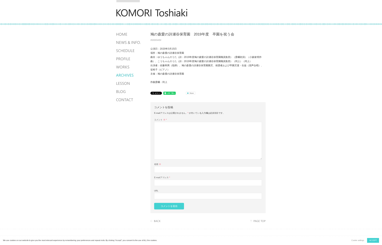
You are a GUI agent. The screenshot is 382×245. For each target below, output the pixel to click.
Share (192, 93)
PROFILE (128, 58)
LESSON (128, 83)
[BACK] (155, 221)
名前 (157, 164)
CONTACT (128, 99)
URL (156, 191)
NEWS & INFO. (128, 42)
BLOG (128, 91)
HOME (128, 34)
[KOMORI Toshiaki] (151, 14)
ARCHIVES (128, 75)
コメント (160, 120)
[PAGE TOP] (258, 221)
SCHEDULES (128, 50)
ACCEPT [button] (373, 240)
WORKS (128, 67)
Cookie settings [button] (357, 240)
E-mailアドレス (162, 177)
